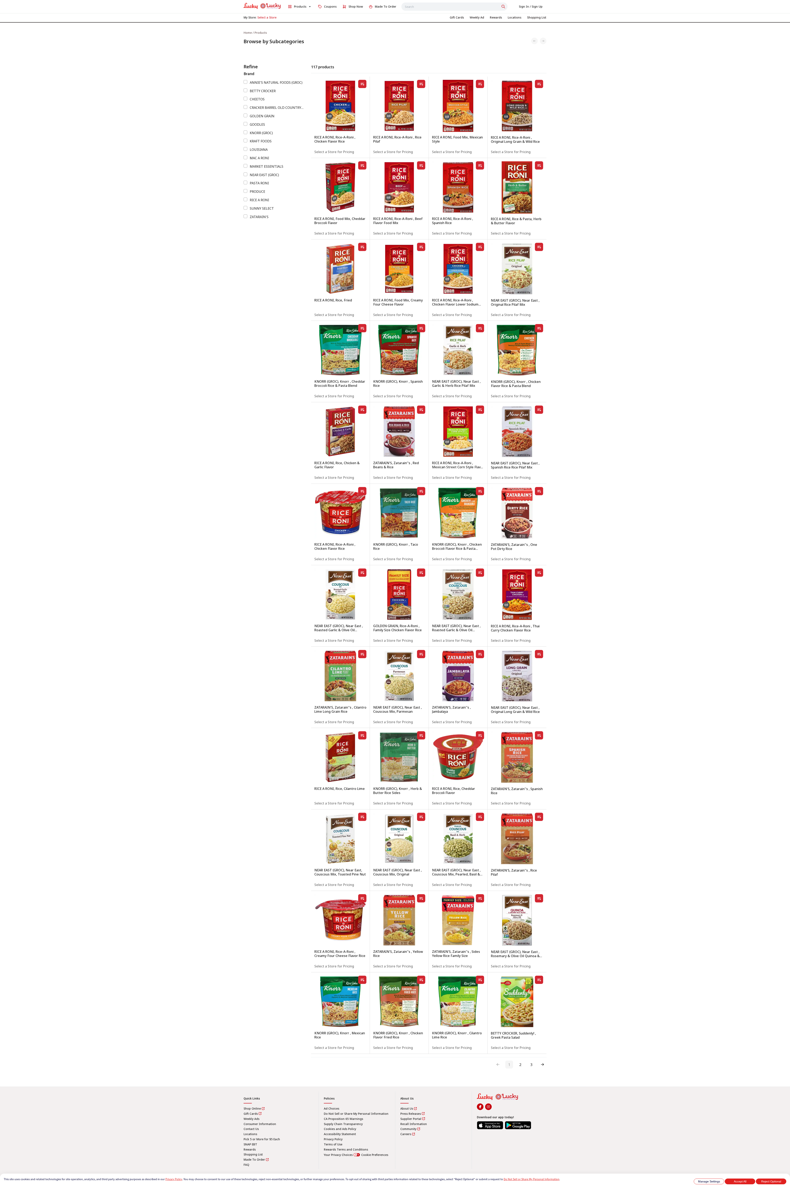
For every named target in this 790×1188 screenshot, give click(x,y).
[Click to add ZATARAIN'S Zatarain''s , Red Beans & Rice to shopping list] (421, 410)
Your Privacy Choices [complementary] (356, 1155)
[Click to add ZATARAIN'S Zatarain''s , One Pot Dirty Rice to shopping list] (539, 491)
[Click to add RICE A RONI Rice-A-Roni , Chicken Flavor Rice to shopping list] (362, 84)
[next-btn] (542, 1064)
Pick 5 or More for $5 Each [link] (262, 1139)
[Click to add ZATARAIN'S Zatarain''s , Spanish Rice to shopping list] (539, 735)
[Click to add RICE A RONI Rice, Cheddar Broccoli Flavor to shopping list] (480, 735)
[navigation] (395, 32)
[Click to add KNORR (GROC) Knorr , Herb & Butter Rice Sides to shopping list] (421, 735)
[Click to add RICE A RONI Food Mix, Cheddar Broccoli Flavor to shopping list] (362, 165)
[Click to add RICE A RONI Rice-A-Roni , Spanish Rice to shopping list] (480, 165)
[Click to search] (504, 6)
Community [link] (408, 1129)
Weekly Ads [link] (251, 1119)
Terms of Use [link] (333, 1144)
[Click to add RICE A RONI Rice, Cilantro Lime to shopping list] (362, 735)
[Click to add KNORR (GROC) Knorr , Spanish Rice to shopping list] (421, 328)
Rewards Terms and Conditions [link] (346, 1149)
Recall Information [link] (413, 1124)
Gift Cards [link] (251, 1114)
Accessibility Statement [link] (340, 1134)
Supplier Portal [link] (410, 1119)
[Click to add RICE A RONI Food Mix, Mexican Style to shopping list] (480, 84)
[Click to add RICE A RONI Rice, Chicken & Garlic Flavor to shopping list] (362, 410)
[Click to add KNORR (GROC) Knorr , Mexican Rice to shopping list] (362, 980)
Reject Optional (771, 1181)
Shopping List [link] (253, 1154)
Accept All (740, 1181)
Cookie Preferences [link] (374, 1155)
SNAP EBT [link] (250, 1144)
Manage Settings (709, 1181)
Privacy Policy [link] (333, 1139)
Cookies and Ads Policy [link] (340, 1129)
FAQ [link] (246, 1165)
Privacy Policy (173, 1179)
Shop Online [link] (252, 1108)
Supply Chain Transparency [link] (343, 1124)
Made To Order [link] (254, 1159)
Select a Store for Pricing (334, 152)
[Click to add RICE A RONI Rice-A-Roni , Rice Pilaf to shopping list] (421, 84)
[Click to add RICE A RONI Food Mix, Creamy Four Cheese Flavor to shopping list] (421, 247)
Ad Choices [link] (331, 1108)
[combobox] (454, 6)
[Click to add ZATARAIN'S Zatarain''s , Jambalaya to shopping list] (480, 654)
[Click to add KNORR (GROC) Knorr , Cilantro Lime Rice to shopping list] (480, 980)
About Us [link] (406, 1108)
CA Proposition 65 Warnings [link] (343, 1119)
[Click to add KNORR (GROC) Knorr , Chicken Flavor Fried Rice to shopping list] (421, 980)
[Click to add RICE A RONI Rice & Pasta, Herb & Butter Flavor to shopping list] (539, 165)
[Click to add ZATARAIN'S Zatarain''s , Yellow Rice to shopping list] (421, 898)
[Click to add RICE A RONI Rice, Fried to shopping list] (362, 247)
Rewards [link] (250, 1149)
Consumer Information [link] (260, 1124)
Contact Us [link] (251, 1129)
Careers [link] (405, 1134)
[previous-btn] (498, 1064)
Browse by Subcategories (274, 41)
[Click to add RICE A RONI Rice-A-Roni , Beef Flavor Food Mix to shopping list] (421, 165)
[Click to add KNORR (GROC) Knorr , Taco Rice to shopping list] (421, 491)
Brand (249, 73)
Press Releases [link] (410, 1114)
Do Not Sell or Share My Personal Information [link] (356, 1114)
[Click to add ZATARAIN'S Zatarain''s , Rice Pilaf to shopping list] (539, 817)
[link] (262, 6)
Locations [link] (250, 1134)
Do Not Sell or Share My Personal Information (531, 1179)
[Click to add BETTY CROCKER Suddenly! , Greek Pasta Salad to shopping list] (539, 980)
